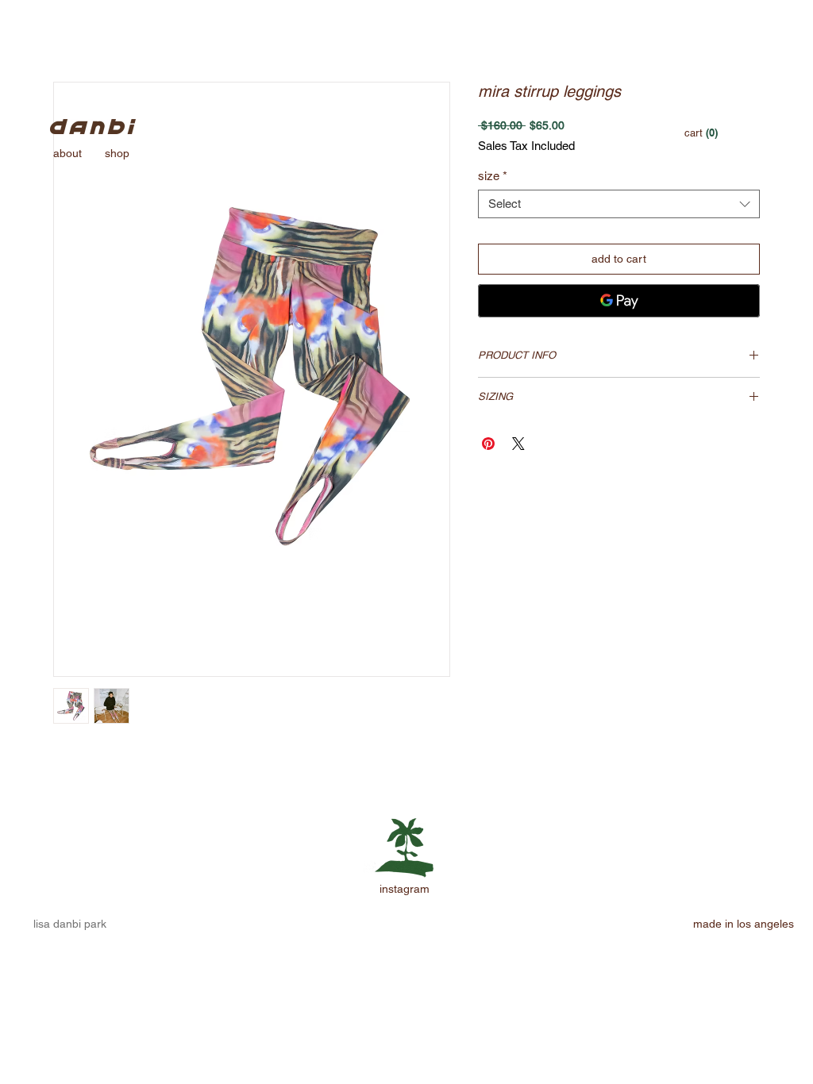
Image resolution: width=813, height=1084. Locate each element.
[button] (701, 133)
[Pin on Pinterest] (488, 443)
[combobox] (619, 204)
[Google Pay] (619, 300)
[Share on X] (518, 443)
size (492, 176)
